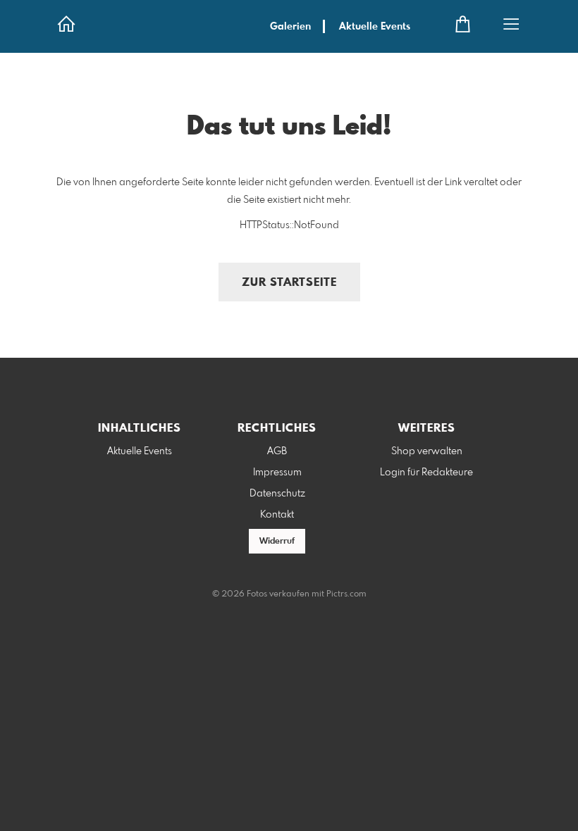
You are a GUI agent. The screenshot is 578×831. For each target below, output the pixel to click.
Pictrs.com (346, 594)
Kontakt (277, 515)
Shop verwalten (426, 451)
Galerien (290, 27)
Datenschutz (277, 494)
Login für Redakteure (426, 472)
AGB (277, 451)
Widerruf (277, 541)
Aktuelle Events (374, 27)
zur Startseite (289, 283)
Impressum (277, 472)
